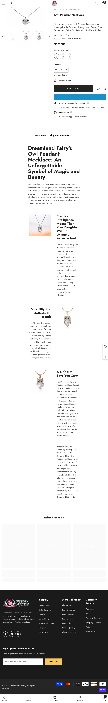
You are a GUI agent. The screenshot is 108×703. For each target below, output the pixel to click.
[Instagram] (11, 634)
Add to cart (73, 88)
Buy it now (80, 97)
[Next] (49, 37)
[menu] (3, 3)
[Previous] (3, 37)
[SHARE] (103, 89)
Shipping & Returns (60, 135)
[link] (18, 575)
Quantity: (58, 64)
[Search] (11, 3)
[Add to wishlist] (98, 89)
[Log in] (96, 3)
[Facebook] (5, 634)
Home (56, 9)
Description (40, 135)
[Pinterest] (18, 634)
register (53, 661)
